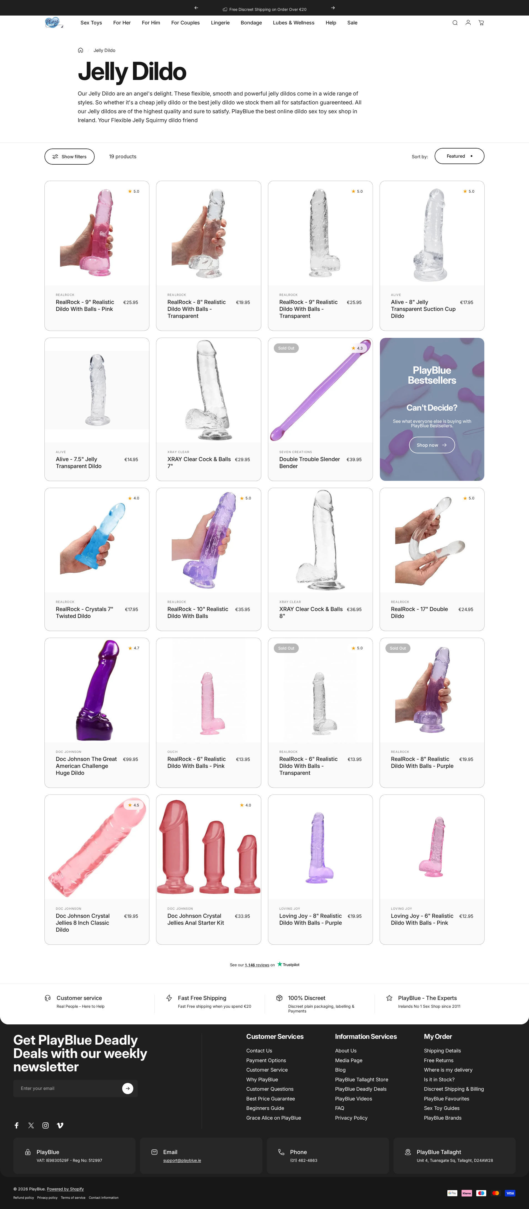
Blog (340, 1070)
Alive (396, 295)
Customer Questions (270, 1089)
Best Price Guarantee (270, 1099)
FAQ (339, 1108)
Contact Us (259, 1051)
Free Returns (438, 1060)
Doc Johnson (68, 752)
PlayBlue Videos (353, 1099)
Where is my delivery (448, 1070)
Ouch (172, 752)
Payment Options (266, 1060)
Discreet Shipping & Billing (454, 1089)
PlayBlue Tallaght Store (361, 1079)
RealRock (65, 295)
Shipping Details (442, 1051)
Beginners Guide (265, 1108)
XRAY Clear (178, 452)
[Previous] (196, 8)
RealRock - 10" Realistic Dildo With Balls (197, 612)
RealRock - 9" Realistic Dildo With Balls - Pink (85, 305)
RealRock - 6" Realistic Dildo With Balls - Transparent (308, 766)
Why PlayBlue (262, 1079)
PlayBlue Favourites (446, 1099)
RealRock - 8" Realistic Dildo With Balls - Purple (422, 762)
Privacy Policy (351, 1118)
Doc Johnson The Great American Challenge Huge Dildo (86, 766)
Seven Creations (295, 452)
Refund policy (23, 1198)
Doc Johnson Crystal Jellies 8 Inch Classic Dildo (83, 923)
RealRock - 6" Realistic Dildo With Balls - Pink (196, 762)
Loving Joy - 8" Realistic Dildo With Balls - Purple (310, 919)
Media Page (348, 1060)
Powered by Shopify (65, 1189)
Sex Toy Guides (442, 1108)
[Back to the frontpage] (80, 50)
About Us (346, 1051)
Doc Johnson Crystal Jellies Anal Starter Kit (195, 919)
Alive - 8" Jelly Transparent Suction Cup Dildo (423, 309)
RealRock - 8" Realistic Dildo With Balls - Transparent (196, 309)
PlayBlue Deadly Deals (361, 1089)
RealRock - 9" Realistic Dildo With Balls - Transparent (308, 309)
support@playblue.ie (182, 1160)
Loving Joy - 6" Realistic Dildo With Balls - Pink (422, 919)
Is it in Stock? (439, 1079)
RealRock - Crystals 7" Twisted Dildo (84, 612)
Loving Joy (289, 909)
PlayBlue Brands (443, 1118)
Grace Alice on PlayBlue (273, 1118)
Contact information (104, 1198)
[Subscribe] (127, 1088)
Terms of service (73, 1198)
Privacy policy (47, 1198)
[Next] (333, 8)
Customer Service (267, 1070)
